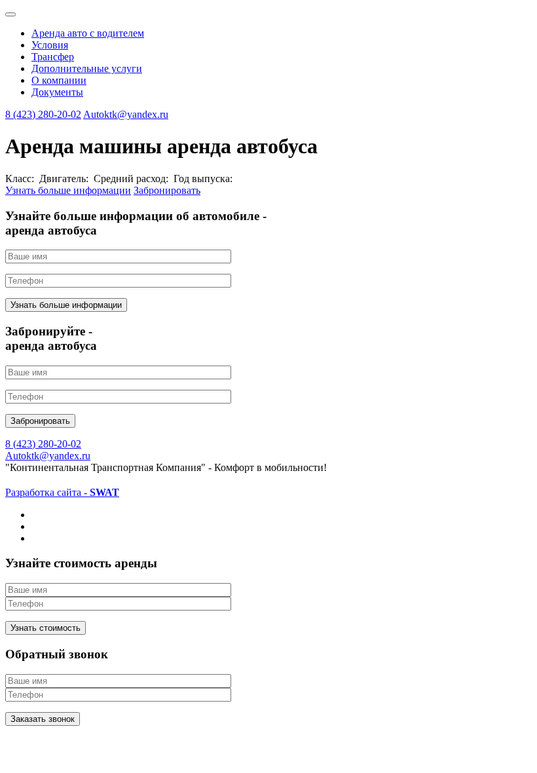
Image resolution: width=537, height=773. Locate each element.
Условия (49, 44)
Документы (57, 92)
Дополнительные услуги (86, 68)
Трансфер (52, 56)
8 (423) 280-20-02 (43, 114)
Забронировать (167, 190)
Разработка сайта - (62, 492)
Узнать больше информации (68, 190)
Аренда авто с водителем (87, 33)
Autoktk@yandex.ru (125, 114)
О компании (58, 80)
